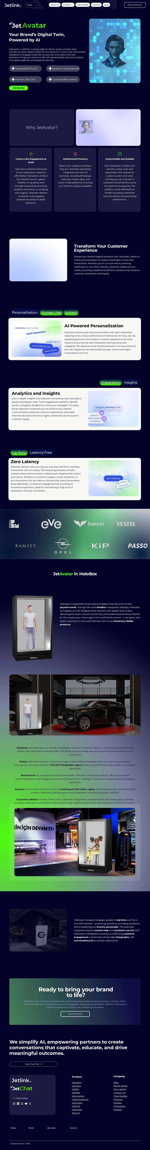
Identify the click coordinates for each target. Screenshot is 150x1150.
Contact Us (119, 1092)
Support (118, 1109)
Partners (118, 1099)
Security (73, 1128)
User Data (51, 1128)
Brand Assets (121, 1086)
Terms (31, 1128)
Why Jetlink (120, 1089)
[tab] (24, 312)
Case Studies (120, 1096)
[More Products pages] (72, 4)
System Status (21, 1098)
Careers (118, 1103)
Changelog (119, 1106)
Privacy (13, 1128)
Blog (116, 1082)
